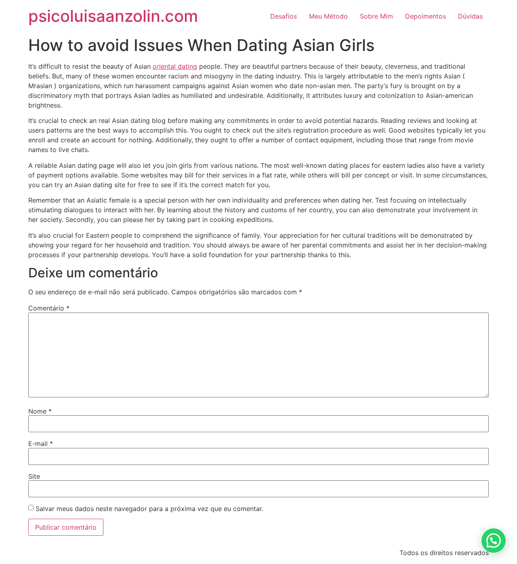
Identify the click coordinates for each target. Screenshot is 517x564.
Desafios (283, 16)
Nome (40, 411)
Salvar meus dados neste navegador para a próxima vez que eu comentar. (149, 508)
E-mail (40, 443)
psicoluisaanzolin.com (113, 16)
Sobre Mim (376, 16)
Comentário (48, 308)
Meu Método (328, 16)
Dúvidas (470, 16)
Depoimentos (425, 16)
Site (34, 476)
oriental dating (175, 66)
